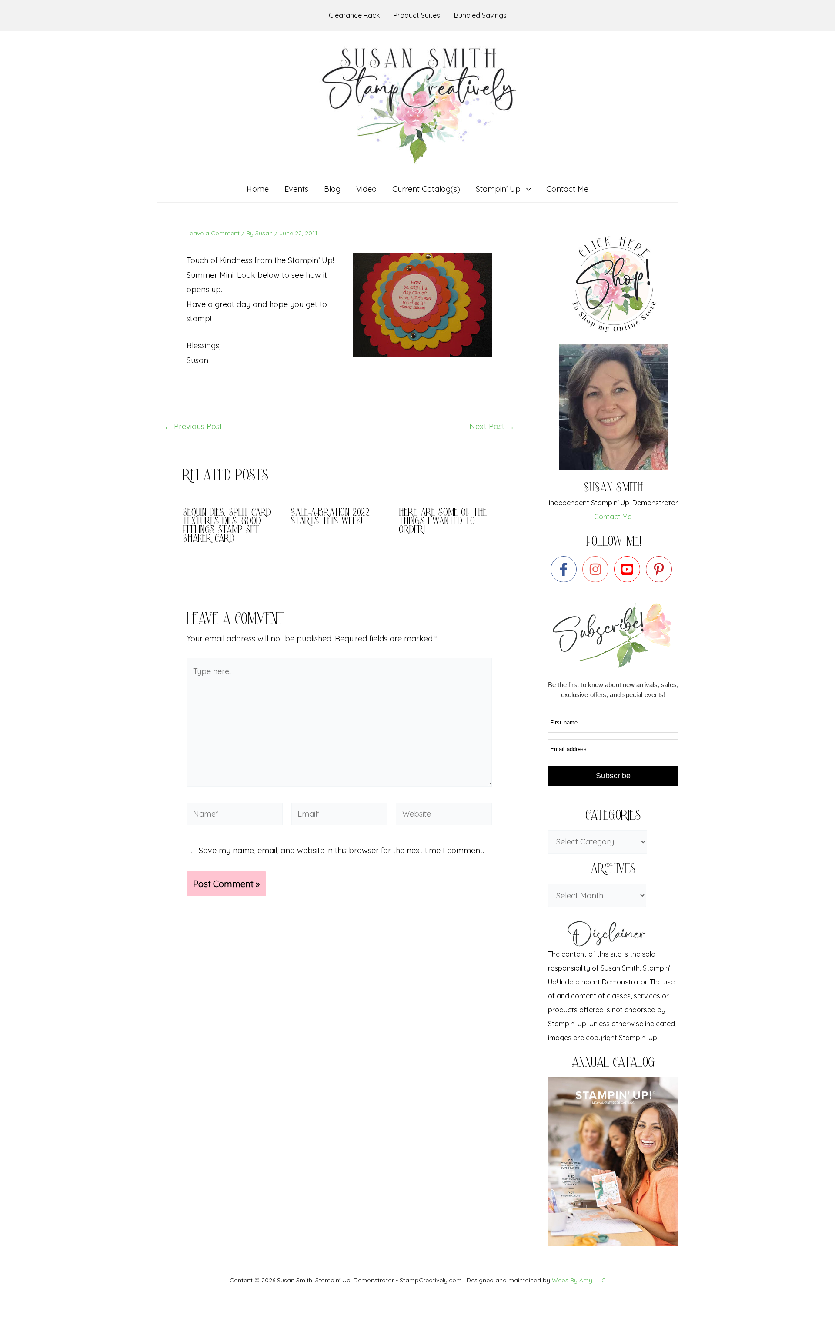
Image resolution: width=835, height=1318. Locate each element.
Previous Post (193, 426)
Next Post (491, 426)
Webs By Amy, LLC (579, 1280)
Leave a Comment (213, 233)
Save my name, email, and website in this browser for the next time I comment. (341, 850)
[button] (526, 189)
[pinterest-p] (661, 569)
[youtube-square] (629, 569)
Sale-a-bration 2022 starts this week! (330, 517)
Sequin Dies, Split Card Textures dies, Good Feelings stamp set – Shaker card (227, 526)
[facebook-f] (566, 569)
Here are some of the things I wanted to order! (443, 522)
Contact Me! (613, 516)
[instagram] (597, 569)
